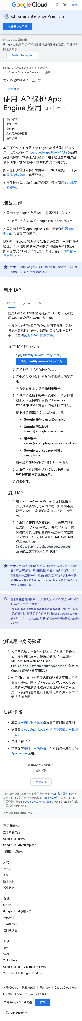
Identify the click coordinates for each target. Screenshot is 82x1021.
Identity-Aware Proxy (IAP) (48, 152)
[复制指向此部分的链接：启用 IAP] (25, 290)
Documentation (24, 67)
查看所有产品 (11, 832)
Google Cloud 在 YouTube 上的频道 (25, 966)
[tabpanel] (41, 432)
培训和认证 (10, 930)
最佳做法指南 (15, 175)
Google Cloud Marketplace (19, 845)
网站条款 (45, 987)
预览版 (37, 271)
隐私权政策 (29, 987)
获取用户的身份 (35, 748)
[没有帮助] (40, 80)
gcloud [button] (27, 303)
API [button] (41, 303)
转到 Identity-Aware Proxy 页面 (41, 361)
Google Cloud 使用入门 (17, 911)
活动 (6, 954)
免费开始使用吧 (17, 26)
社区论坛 (8, 868)
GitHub (7, 905)
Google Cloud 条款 (66, 987)
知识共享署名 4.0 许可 (65, 793)
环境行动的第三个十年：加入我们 (26, 994)
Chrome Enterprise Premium (37, 16)
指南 (47, 72)
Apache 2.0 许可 (52, 797)
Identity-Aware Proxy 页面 (41, 355)
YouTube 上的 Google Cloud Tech (24, 973)
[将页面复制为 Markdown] (58, 108)
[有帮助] (34, 80)
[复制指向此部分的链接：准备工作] (26, 203)
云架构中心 (10, 924)
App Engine (19, 753)
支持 (6, 875)
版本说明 (8, 881)
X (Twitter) (10, 960)
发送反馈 (13, 89)
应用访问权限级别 (30, 722)
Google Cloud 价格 (14, 838)
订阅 (43, 1002)
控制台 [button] (11, 303)
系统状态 (8, 887)
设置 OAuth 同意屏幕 (38, 335)
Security (42, 67)
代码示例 (8, 917)
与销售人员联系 (13, 851)
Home (6, 67)
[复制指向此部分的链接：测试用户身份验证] (45, 641)
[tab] (11, 303)
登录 (74, 4)
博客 (6, 947)
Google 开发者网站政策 (38, 801)
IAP (27, 741)
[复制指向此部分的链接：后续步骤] (26, 712)
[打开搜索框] (57, 4)
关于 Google (10, 987)
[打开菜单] (6, 5)
